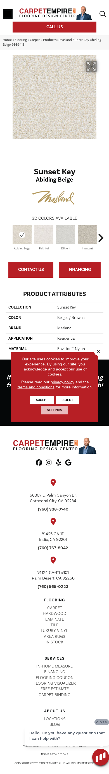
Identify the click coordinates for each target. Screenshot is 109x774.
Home (7, 40)
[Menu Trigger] (8, 14)
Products (49, 40)
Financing (80, 269)
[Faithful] (44, 235)
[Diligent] (66, 235)
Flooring (21, 40)
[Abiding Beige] (22, 235)
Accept (42, 400)
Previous (8, 235)
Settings (54, 410)
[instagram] (49, 463)
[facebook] (39, 463)
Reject (67, 400)
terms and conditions (36, 387)
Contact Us (31, 269)
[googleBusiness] (68, 463)
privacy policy (62, 382)
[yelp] (58, 463)
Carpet (35, 40)
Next (100, 235)
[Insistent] (87, 235)
